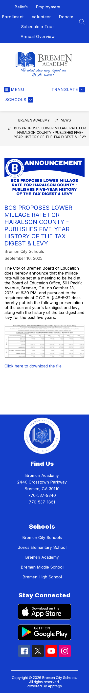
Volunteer (41, 16)
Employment (48, 6)
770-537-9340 (42, 495)
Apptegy (55, 686)
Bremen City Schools (42, 537)
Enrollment (13, 16)
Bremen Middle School (42, 567)
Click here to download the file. (33, 366)
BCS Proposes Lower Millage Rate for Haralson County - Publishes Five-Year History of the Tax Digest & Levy (50, 132)
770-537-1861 (42, 502)
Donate (66, 16)
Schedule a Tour (37, 26)
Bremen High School (42, 576)
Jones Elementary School (42, 547)
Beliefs (21, 6)
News (66, 120)
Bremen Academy (34, 120)
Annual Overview (38, 36)
